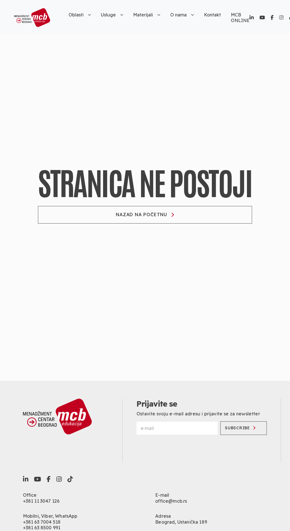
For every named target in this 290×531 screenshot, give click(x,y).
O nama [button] (178, 15)
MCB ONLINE (240, 17)
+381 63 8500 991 (42, 527)
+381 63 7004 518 (42, 522)
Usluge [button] (108, 15)
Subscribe (237, 427)
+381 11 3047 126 (41, 501)
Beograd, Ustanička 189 (181, 522)
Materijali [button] (143, 15)
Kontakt (212, 15)
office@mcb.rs (171, 501)
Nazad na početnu (141, 214)
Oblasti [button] (76, 15)
